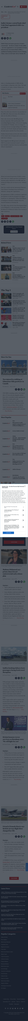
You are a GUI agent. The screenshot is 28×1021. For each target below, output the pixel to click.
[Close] (25, 486)
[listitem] (14, 507)
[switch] (23, 510)
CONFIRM (8, 532)
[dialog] (14, 510)
